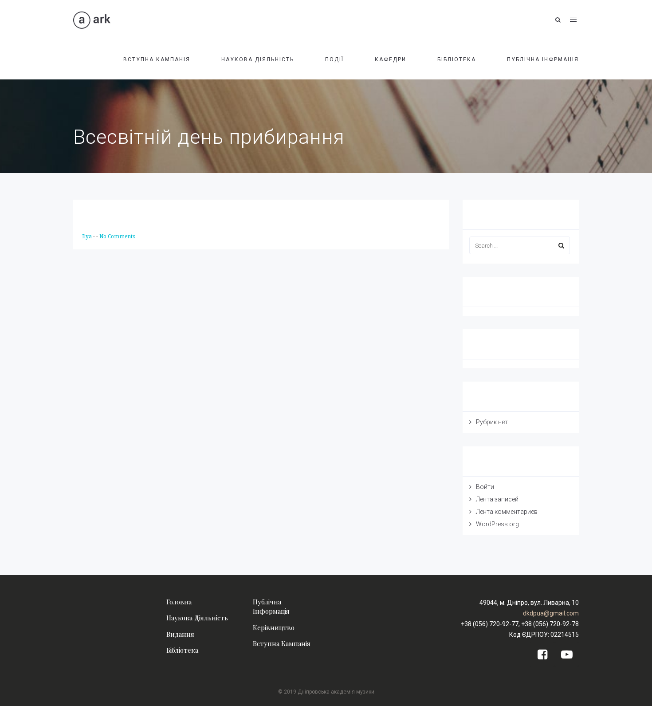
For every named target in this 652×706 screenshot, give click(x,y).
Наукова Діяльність (197, 617)
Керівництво (274, 627)
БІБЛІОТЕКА (456, 59)
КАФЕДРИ (390, 59)
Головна (179, 601)
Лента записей (497, 499)
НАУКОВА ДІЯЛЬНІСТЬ (257, 59)
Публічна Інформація (271, 606)
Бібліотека (182, 650)
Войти (485, 486)
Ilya (87, 236)
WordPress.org (497, 524)
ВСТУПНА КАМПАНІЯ (156, 59)
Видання (180, 634)
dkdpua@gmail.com (551, 613)
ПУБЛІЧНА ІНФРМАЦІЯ (543, 59)
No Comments (117, 236)
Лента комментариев (507, 511)
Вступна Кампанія (281, 643)
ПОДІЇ (334, 59)
